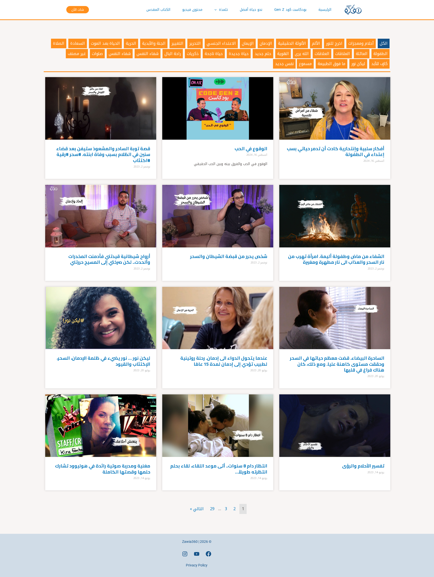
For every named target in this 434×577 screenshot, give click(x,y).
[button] (216, 10)
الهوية (283, 54)
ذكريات (193, 54)
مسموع (305, 64)
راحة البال (173, 54)
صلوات (97, 54)
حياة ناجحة (214, 54)
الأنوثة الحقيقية (292, 43)
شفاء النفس (147, 54)
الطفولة (380, 54)
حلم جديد (263, 54)
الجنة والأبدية (154, 43)
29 (212, 509)
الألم (316, 43)
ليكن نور (358, 64)
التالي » (197, 509)
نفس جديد (284, 64)
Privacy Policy (196, 565)
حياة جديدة (239, 54)
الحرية (131, 43)
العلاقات (342, 54)
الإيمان (248, 43)
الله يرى (302, 54)
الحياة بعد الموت (105, 43)
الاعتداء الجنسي (221, 43)
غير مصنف (77, 54)
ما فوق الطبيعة (331, 64)
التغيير (177, 43)
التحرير (195, 43)
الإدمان (266, 43)
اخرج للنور (334, 43)
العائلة (361, 54)
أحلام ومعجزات (361, 43)
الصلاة (58, 43)
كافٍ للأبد (379, 64)
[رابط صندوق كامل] (334, 128)
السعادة (77, 43)
